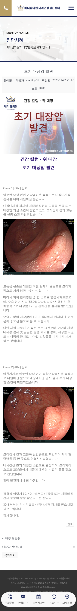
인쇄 (70, 524)
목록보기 (9, 555)
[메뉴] (71, 8)
